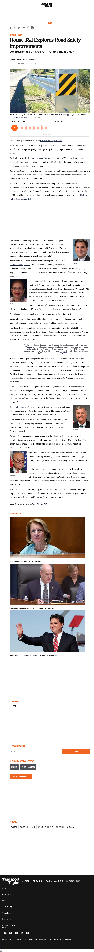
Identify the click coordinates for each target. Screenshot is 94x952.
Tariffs (14, 827)
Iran (33, 827)
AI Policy (54, 939)
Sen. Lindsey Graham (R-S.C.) (22, 406)
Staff (4, 900)
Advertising (7, 907)
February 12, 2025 (59, 353)
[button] (28, 28)
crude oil (24, 827)
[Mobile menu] (3, 3)
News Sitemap (65, 939)
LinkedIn (22, 933)
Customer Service (10, 925)
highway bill (42, 504)
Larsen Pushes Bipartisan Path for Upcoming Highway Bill (32, 608)
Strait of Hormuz (45, 827)
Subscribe (14, 767)
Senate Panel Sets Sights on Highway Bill (25, 561)
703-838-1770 (74, 881)
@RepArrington (31, 347)
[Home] (47, 4)
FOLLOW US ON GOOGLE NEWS (20, 776)
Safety (20, 35)
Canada (70, 827)
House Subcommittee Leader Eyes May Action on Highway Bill (33, 655)
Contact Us (7, 894)
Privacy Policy (44, 939)
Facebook (5, 933)
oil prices (60, 827)
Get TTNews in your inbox (51, 140)
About (5, 888)
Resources (7, 919)
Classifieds (7, 913)
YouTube (16, 933)
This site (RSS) (27, 933)
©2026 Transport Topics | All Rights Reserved (19, 939)
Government (13, 35)
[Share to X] (15, 28)
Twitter (10, 933)
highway (33, 504)
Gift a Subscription (29, 767)
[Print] (32, 28)
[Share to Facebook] (10, 28)
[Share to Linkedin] (19, 28)
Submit (75, 751)
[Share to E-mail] (23, 28)
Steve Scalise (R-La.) (49, 362)
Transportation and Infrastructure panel (44, 158)
